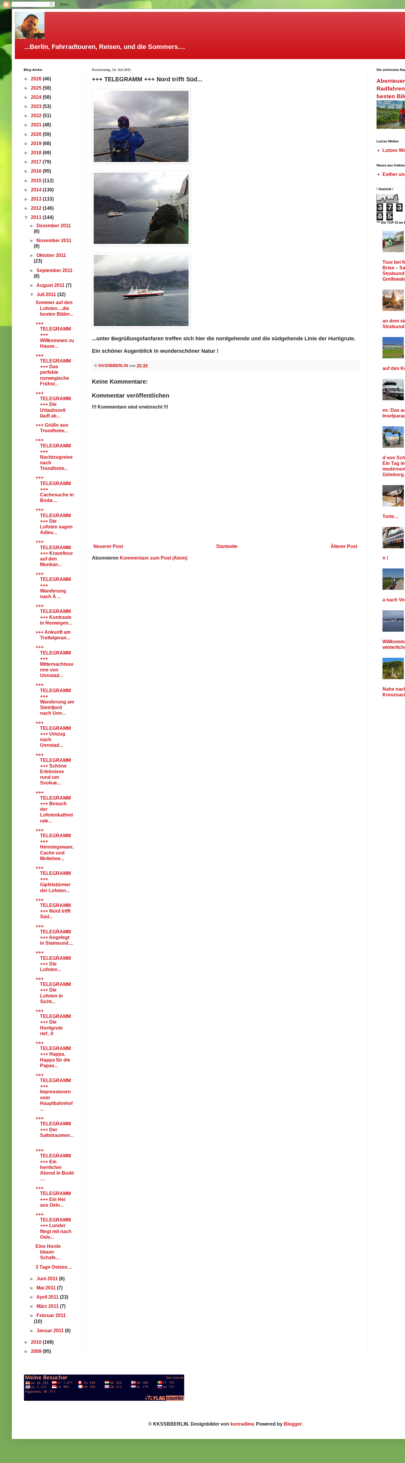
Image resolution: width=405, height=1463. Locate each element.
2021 (37, 124)
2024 (37, 97)
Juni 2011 (47, 1278)
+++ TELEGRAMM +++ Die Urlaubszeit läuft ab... (53, 404)
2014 (37, 189)
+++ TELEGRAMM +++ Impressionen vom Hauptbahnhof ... (54, 1091)
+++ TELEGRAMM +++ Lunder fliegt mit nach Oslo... (53, 1226)
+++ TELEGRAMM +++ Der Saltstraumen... (55, 1129)
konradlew (241, 1424)
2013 (37, 198)
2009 (37, 1351)
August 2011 (51, 285)
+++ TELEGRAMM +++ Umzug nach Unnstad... (53, 734)
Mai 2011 (46, 1287)
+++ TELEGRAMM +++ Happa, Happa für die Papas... (53, 1054)
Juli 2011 (46, 294)
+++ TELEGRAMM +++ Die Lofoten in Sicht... (53, 990)
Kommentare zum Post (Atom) (153, 557)
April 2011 (48, 1297)
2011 (37, 217)
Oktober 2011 (51, 255)
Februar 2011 (51, 1315)
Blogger (293, 1424)
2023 (37, 106)
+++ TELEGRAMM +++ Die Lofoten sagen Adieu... (54, 521)
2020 (37, 134)
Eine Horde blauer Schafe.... (48, 1252)
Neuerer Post (108, 546)
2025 (37, 87)
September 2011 (54, 270)
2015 (37, 180)
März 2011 (48, 1306)
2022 (37, 115)
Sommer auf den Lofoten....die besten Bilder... (54, 308)
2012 (37, 208)
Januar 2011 (50, 1330)
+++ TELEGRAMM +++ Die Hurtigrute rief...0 (53, 1022)
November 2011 (53, 240)
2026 (37, 78)
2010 (37, 1342)
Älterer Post (344, 546)
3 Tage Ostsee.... (54, 1267)
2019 (37, 143)
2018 (37, 152)
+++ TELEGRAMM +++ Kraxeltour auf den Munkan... (54, 553)
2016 (37, 171)
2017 (37, 161)
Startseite (226, 546)
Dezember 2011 (53, 225)
